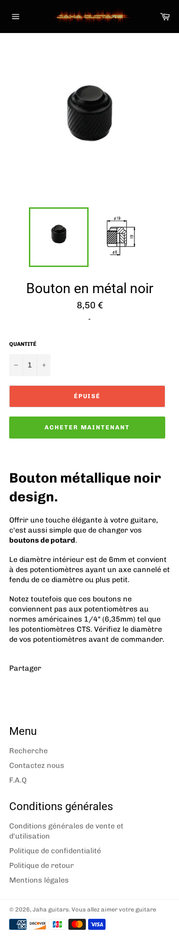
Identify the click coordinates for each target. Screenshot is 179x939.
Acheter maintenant (87, 427)
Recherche (28, 750)
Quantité (22, 344)
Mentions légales (39, 880)
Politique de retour (41, 865)
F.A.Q (18, 780)
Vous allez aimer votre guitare (114, 909)
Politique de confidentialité (55, 850)
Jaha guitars (51, 909)
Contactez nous (36, 765)
